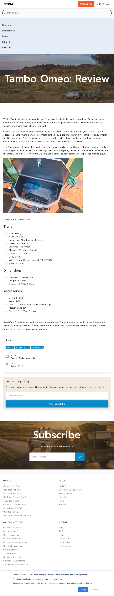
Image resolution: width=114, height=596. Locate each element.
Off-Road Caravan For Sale (16, 497)
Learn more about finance (15, 564)
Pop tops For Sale (12, 489)
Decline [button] (95, 589)
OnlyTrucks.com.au (12, 538)
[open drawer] (107, 4)
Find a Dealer (65, 486)
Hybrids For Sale (11, 501)
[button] (43, 185)
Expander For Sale (12, 493)
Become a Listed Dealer (70, 489)
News (61, 501)
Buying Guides (65, 493)
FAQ (61, 527)
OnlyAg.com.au (10, 549)
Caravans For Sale (11, 486)
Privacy (62, 535)
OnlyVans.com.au (11, 531)
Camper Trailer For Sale (14, 504)
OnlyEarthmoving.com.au (15, 542)
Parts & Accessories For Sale (17, 515)
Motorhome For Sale (13, 508)
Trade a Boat (9, 553)
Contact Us (64, 538)
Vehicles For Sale (11, 512)
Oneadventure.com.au (13, 557)
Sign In (100, 4)
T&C (61, 531)
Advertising (64, 542)
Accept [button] (83, 589)
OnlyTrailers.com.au (12, 546)
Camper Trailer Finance (14, 560)
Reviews (63, 504)
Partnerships (65, 546)
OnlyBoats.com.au (12, 527)
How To (63, 497)
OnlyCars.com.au (11, 535)
